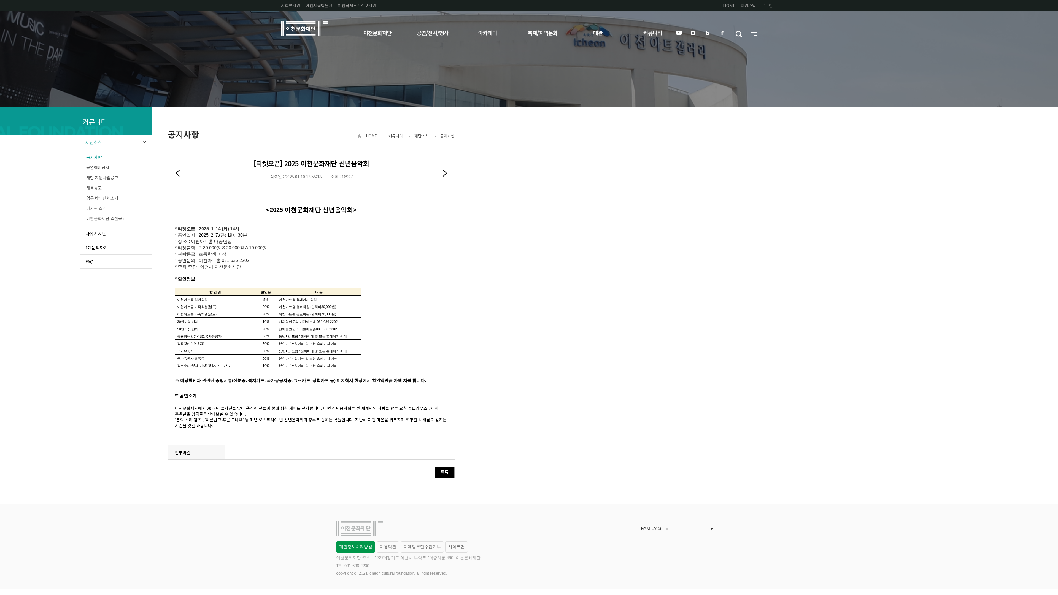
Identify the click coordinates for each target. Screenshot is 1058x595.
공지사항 (94, 157)
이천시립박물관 (319, 5)
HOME (729, 5)
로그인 (767, 5)
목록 (445, 472)
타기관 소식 (96, 208)
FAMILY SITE (654, 528)
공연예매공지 (97, 167)
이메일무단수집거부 (422, 546)
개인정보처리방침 (355, 546)
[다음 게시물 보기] (445, 172)
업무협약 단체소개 (102, 198)
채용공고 (94, 188)
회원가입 (748, 5)
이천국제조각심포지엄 (357, 5)
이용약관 (388, 546)
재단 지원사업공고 (102, 177)
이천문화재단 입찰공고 (106, 218)
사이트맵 (456, 546)
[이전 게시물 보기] (178, 172)
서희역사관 (290, 5)
